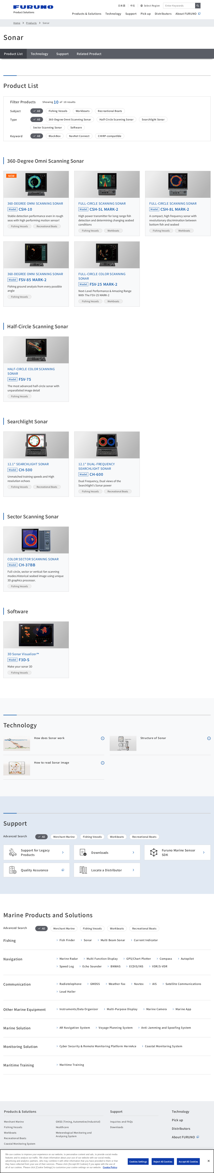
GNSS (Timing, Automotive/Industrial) (78, 1121)
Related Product (89, 53)
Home (16, 23)
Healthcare (62, 1127)
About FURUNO (186, 14)
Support (131, 14)
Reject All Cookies (162, 1161)
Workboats (10, 1132)
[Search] (197, 5)
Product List (13, 53)
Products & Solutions (86, 14)
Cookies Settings (138, 1161)
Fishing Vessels (13, 1127)
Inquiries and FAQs (121, 1121)
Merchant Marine (14, 1121)
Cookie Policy (110, 1167)
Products (31, 23)
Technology (113, 14)
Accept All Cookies (188, 1161)
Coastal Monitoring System (19, 1143)
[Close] (208, 1160)
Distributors (163, 14)
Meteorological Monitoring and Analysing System (74, 1134)
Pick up (146, 14)
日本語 (121, 5)
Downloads (116, 1127)
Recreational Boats (15, 1138)
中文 (132, 5)
